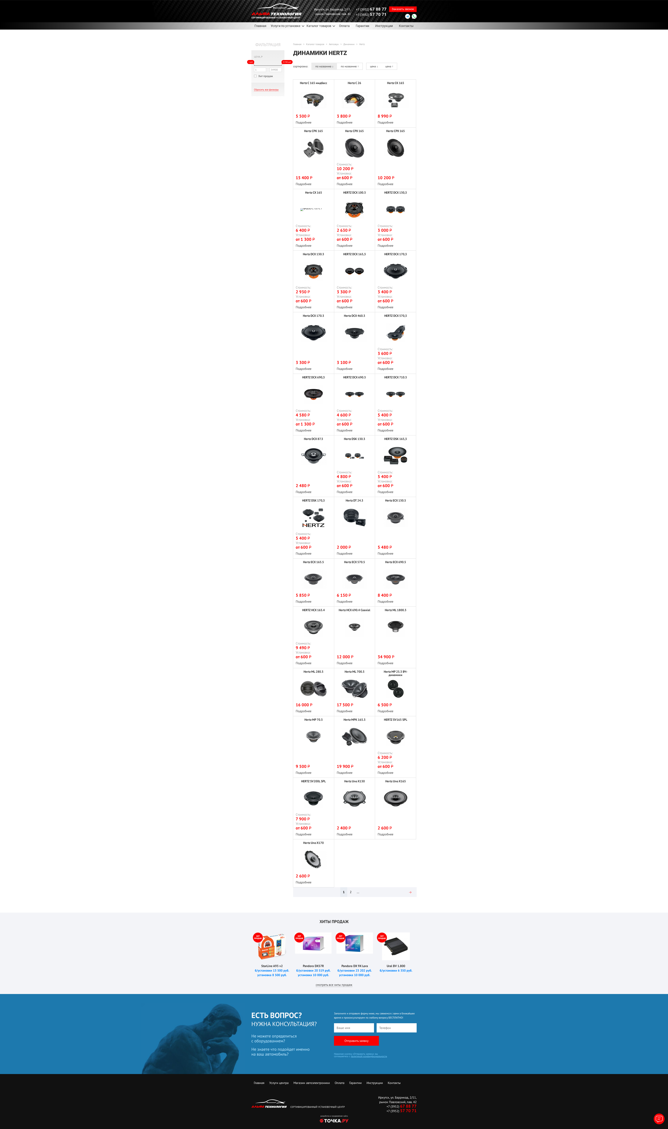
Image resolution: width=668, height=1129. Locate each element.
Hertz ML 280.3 (313, 672)
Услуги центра (279, 1083)
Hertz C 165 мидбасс (313, 83)
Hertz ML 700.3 (354, 672)
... (358, 892)
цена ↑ (389, 66)
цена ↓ (374, 66)
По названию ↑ (350, 66)
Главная (260, 26)
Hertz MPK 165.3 (354, 720)
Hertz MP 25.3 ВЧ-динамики (395, 673)
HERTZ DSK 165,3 (395, 439)
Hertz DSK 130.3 (354, 439)
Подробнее (303, 122)
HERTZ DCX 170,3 (395, 254)
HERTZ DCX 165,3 (354, 254)
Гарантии (362, 26)
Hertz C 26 (354, 83)
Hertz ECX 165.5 (313, 562)
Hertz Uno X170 (313, 843)
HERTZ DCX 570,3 (395, 316)
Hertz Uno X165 (395, 781)
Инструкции (384, 26)
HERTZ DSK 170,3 (313, 500)
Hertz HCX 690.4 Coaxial (354, 610)
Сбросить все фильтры (266, 89)
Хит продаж (265, 76)
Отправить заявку (356, 1041)
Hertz (362, 44)
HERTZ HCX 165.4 (313, 610)
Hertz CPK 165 (313, 131)
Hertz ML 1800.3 (395, 610)
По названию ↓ (324, 66)
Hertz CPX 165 (354, 131)
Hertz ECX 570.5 (354, 562)
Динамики (349, 44)
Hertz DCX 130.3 (313, 254)
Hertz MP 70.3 (313, 720)
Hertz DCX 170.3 (313, 316)
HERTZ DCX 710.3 (395, 377)
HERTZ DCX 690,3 (313, 377)
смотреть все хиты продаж (334, 985)
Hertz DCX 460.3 (354, 316)
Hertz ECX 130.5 (395, 500)
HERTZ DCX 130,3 (395, 192)
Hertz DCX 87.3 (313, 439)
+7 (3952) (371, 9)
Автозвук (334, 44)
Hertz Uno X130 (354, 781)
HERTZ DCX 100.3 (354, 192)
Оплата (344, 26)
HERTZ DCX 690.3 (354, 377)
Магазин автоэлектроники (311, 1083)
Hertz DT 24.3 (354, 500)
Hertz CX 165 (313, 192)
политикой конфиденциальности (369, 1056)
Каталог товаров (315, 44)
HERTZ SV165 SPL (395, 720)
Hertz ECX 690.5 (395, 562)
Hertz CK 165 (395, 83)
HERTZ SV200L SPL (313, 781)
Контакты (406, 26)
